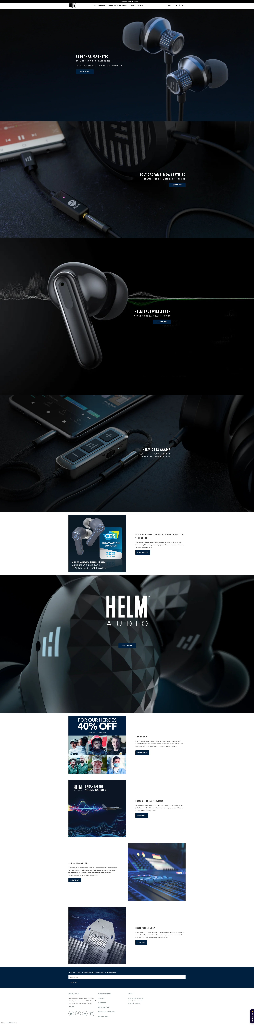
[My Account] (176, 5)
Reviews (117, 5)
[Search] (179, 5)
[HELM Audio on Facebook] (78, 1013)
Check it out (142, 552)
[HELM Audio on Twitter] (71, 1013)
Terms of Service (104, 994)
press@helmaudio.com (135, 1001)
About (124, 5)
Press (110, 5)
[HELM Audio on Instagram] (92, 1013)
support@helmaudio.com (136, 998)
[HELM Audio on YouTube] (85, 1013)
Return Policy (103, 1007)
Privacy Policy (103, 1016)
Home (93, 5)
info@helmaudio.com (134, 1003)
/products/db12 (127, 453)
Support (132, 5)
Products (101, 5)
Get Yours (177, 185)
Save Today (85, 72)
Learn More (162, 322)
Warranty (102, 1003)
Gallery (140, 5)
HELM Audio (10, 1023)
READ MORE (141, 815)
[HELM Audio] (78, 6)
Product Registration (106, 1012)
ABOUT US (141, 942)
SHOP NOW (74, 880)
